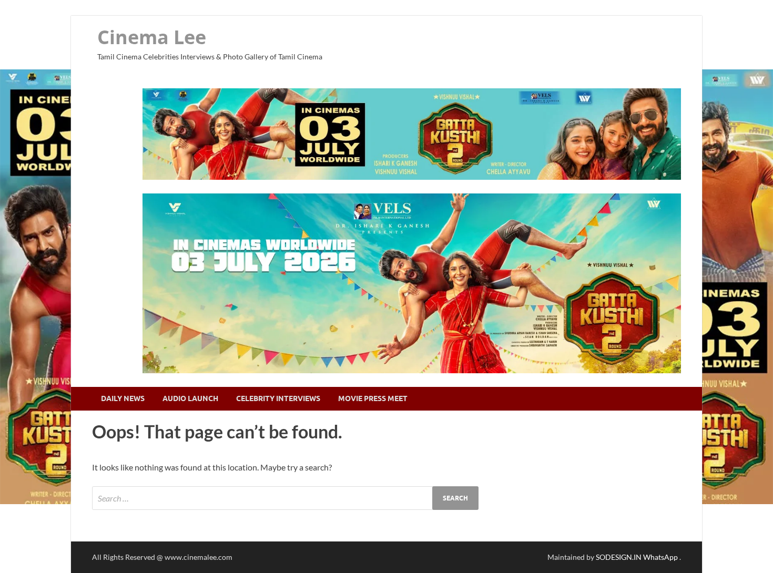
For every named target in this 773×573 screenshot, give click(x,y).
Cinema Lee (151, 37)
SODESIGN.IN (619, 556)
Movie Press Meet (373, 398)
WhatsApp (661, 556)
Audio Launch (190, 398)
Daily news (123, 398)
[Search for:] (285, 498)
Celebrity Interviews (278, 398)
